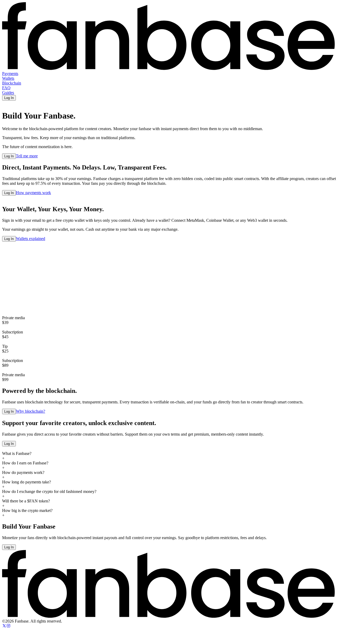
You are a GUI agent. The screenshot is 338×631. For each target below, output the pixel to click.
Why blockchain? (30, 411)
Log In (9, 98)
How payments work (33, 192)
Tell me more (27, 156)
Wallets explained (30, 238)
